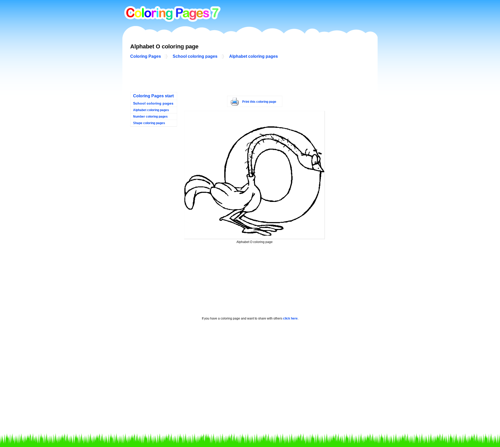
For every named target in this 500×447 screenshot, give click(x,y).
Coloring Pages (145, 56)
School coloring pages (195, 56)
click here (290, 318)
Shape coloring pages (149, 123)
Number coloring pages (150, 116)
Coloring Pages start (153, 96)
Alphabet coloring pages (253, 56)
